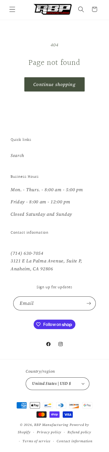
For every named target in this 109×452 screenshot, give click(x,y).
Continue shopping (54, 84)
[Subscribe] (89, 303)
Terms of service (36, 441)
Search (17, 155)
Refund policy (79, 432)
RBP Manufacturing (51, 424)
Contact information (74, 441)
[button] (12, 9)
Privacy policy (49, 432)
